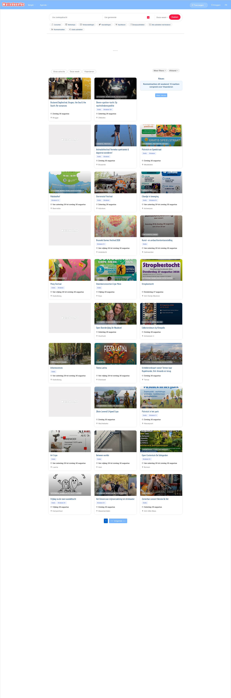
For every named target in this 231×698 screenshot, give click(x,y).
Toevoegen (198, 5)
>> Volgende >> (118, 521)
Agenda (43, 5)
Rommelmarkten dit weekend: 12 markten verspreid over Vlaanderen (161, 85)
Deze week (161, 17)
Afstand (172, 70)
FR (226, 5)
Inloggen (217, 5)
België (31, 5)
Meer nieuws (161, 95)
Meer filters (159, 70)
